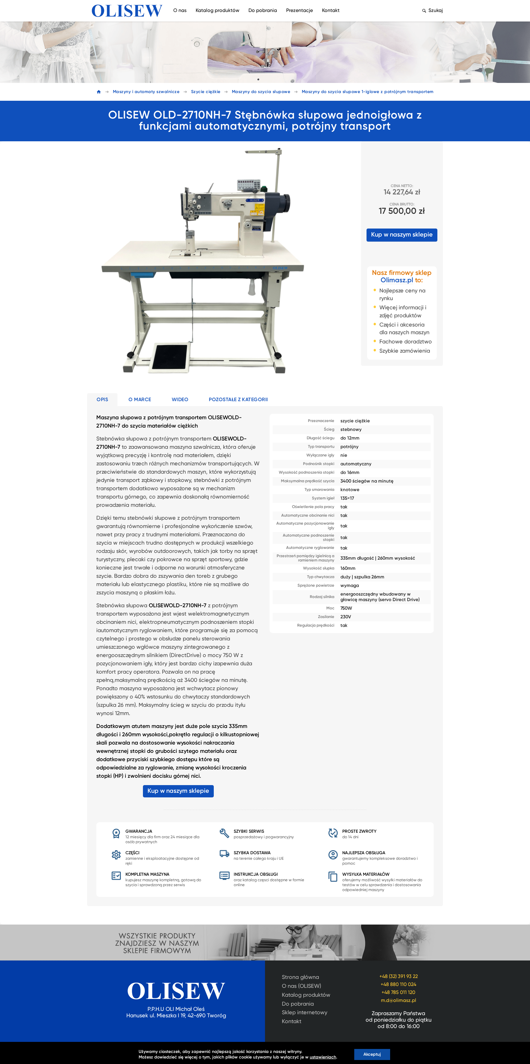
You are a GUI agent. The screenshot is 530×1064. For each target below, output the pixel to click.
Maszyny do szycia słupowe (261, 92)
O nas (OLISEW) (301, 986)
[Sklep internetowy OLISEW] (265, 955)
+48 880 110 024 (398, 984)
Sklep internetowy (304, 1012)
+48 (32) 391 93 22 (398, 976)
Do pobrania (262, 10)
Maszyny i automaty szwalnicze (146, 92)
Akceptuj (372, 1054)
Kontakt (331, 10)
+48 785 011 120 (398, 992)
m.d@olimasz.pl (398, 1000)
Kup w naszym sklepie (402, 235)
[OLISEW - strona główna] (127, 11)
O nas (179, 10)
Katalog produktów (217, 10)
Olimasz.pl (397, 280)
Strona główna (300, 977)
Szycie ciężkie (206, 92)
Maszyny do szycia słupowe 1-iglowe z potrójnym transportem (368, 92)
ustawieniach (323, 1057)
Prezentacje (299, 10)
